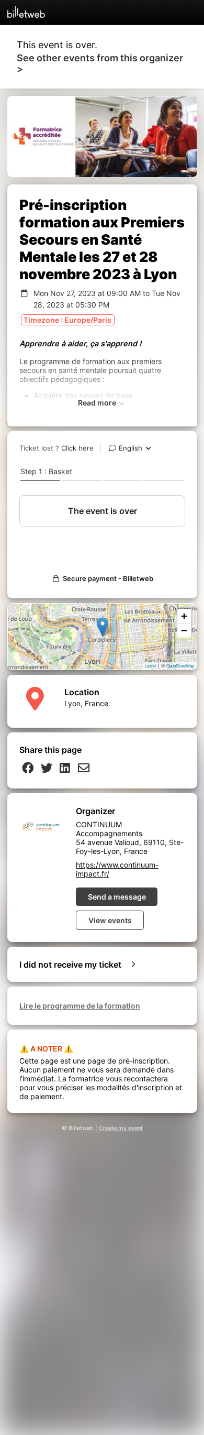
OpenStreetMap (180, 666)
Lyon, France (86, 703)
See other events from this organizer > (100, 63)
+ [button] (184, 616)
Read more (98, 402)
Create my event (121, 1128)
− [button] (184, 631)
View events (110, 920)
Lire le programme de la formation (79, 1005)
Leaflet (150, 666)
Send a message (117, 896)
